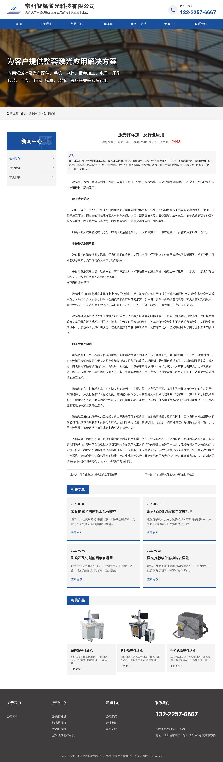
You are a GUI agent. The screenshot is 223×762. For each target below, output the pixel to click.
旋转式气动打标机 (63, 735)
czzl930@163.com (174, 728)
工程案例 (107, 24)
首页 (19, 24)
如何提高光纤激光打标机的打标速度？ (175, 474)
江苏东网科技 (142, 756)
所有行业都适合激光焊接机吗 (169, 511)
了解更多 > (77, 669)
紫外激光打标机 (132, 650)
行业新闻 (111, 722)
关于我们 (46, 24)
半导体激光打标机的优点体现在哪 (98, 474)
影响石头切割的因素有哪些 (92, 558)
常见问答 (111, 729)
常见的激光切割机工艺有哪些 (93, 511)
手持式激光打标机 (182, 650)
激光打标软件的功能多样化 (168, 558)
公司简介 (12, 716)
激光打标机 (59, 716)
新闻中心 (170, 24)
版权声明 (117, 756)
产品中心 (76, 24)
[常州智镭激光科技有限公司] (50, 8)
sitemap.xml (157, 756)
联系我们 (201, 24)
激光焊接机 (59, 722)
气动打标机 (59, 729)
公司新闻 (49, 113)
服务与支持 (139, 24)
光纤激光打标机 (82, 650)
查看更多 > (77, 532)
